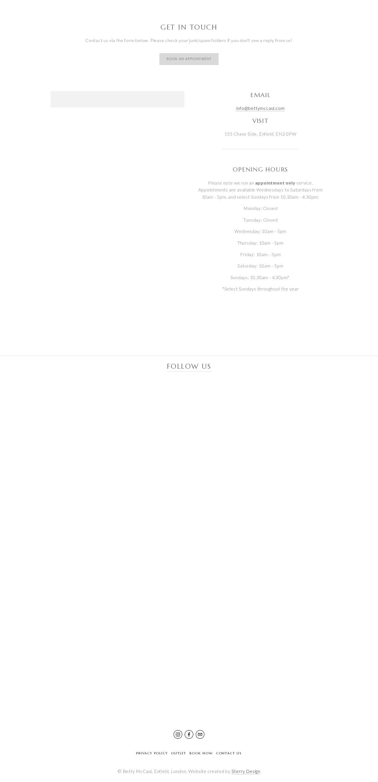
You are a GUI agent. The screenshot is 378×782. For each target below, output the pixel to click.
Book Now (201, 753)
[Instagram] (178, 734)
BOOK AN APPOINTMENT (189, 59)
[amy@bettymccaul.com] (200, 734)
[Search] (24, 9)
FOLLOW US (189, 366)
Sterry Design (246, 771)
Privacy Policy (152, 753)
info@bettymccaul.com (260, 108)
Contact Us (229, 753)
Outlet (178, 753)
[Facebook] (189, 734)
